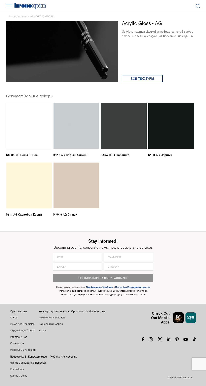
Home (12, 16)
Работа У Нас (18, 337)
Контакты (17, 369)
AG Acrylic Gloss (42, 16)
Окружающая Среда (22, 330)
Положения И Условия (52, 317)
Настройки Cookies (51, 324)
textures (22, 16)
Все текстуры (142, 78)
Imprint (43, 330)
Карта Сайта (18, 375)
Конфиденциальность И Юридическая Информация (72, 311)
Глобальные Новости (63, 357)
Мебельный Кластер (23, 350)
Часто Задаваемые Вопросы (28, 362)
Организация (18, 311)
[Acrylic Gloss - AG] (62, 51)
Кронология (17, 343)
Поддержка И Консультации (28, 357)
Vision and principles (22, 324)
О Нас (14, 317)
